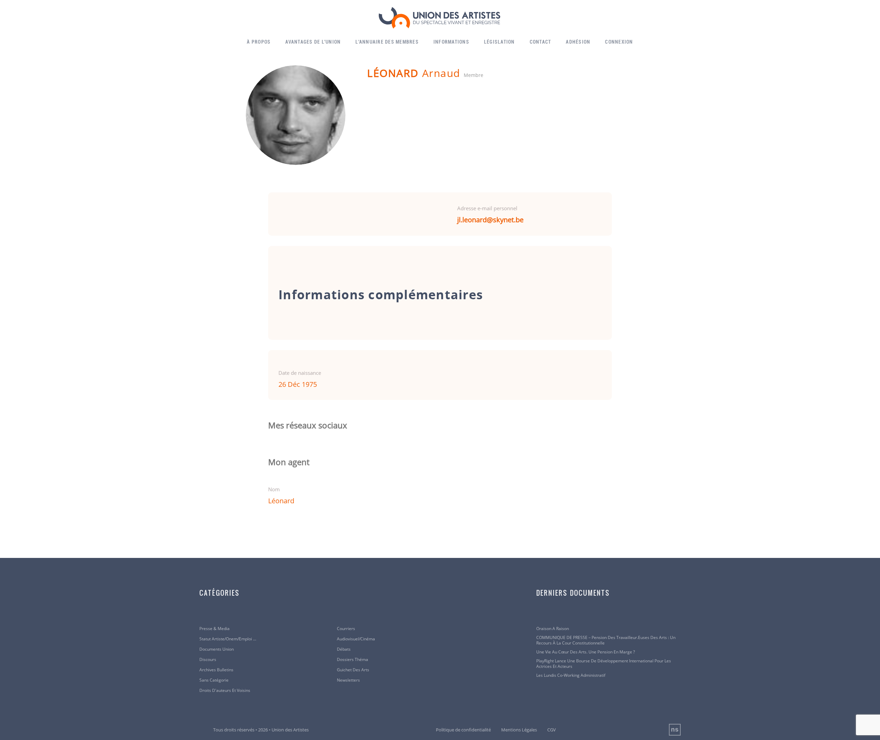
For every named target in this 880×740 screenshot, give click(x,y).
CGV (551, 730)
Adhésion (578, 42)
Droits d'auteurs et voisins (224, 690)
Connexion (619, 42)
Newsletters (348, 680)
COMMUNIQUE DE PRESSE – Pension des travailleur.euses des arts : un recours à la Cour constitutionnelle (605, 640)
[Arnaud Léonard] (295, 115)
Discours (207, 659)
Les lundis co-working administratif (570, 675)
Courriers (346, 628)
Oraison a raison (552, 628)
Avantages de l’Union (313, 42)
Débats (344, 649)
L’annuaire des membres (387, 42)
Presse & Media (214, 628)
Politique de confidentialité (463, 730)
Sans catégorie (214, 680)
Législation (499, 42)
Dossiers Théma (352, 659)
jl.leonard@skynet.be (490, 219)
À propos (259, 42)
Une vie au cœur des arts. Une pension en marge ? (585, 652)
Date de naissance (299, 372)
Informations (451, 42)
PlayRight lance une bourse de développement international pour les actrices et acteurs (603, 663)
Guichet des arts (353, 670)
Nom (274, 489)
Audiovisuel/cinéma (356, 639)
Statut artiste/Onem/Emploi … (227, 639)
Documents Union (216, 649)
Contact (540, 42)
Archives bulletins (216, 670)
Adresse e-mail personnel (487, 208)
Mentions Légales (519, 730)
